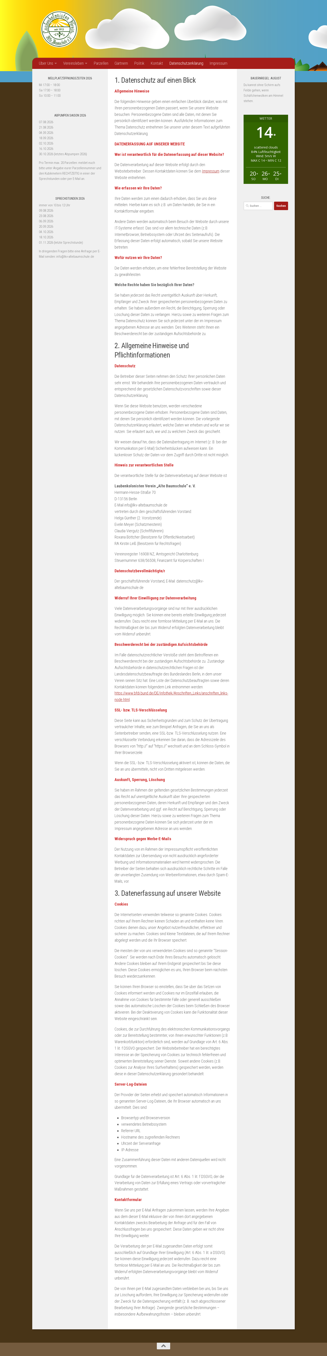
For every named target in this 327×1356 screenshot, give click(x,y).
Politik (139, 63)
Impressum (218, 63)
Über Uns (46, 63)
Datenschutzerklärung (186, 63)
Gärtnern (121, 63)
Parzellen (101, 63)
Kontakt (157, 63)
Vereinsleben (73, 63)
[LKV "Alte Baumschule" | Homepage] (59, 29)
